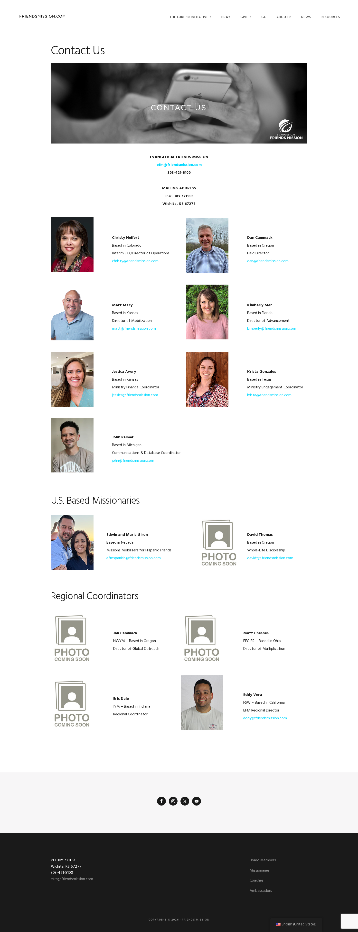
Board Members (263, 860)
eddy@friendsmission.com (265, 718)
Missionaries (260, 870)
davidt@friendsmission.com (270, 558)
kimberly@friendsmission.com (271, 329)
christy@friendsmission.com (135, 261)
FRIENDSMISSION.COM (42, 16)
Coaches (257, 880)
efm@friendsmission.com (72, 879)
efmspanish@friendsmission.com (133, 558)
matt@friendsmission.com (134, 329)
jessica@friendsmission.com (135, 395)
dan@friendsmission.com (268, 261)
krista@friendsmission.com (269, 395)
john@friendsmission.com (133, 461)
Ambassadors (261, 891)
